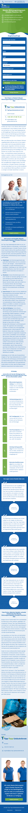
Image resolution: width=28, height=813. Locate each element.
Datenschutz (18, 810)
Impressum (10, 810)
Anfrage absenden (14, 92)
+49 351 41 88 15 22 (8, 1)
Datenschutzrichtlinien (10, 89)
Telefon (4, 51)
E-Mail (4, 57)
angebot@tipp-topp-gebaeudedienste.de (21, 2)
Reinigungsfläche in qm (8, 68)
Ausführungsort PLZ (7, 74)
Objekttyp (5, 62)
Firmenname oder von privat (9, 39)
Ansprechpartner (7, 45)
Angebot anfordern (14, 233)
